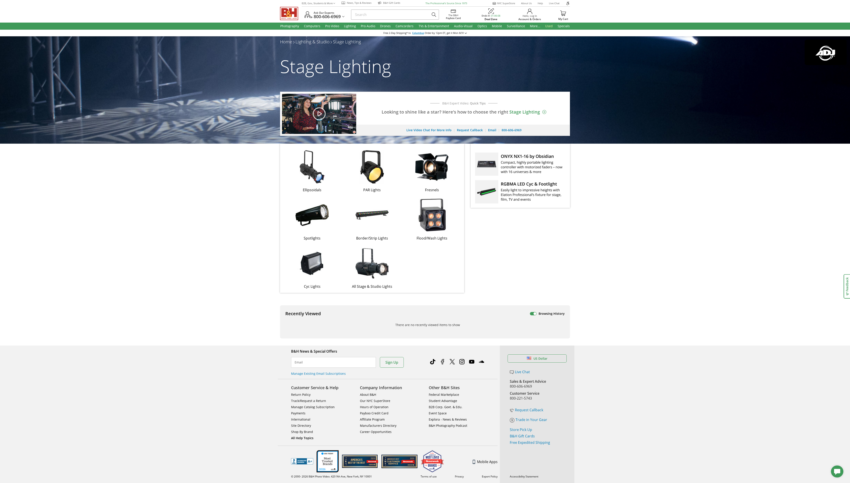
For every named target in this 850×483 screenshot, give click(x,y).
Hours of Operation (374, 407)
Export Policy (490, 476)
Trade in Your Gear (531, 419)
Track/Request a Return (308, 401)
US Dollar (540, 358)
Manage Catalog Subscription (313, 407)
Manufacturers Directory (378, 425)
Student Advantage (443, 401)
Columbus (418, 33)
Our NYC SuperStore (375, 401)
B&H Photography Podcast (448, 425)
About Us (526, 3)
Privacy (459, 476)
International (300, 419)
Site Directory (301, 425)
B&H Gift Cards (522, 436)
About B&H (368, 394)
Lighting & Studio (313, 42)
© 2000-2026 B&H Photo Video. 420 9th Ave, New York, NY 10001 (331, 476)
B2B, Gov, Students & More (317, 3)
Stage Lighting (347, 42)
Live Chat (554, 3)
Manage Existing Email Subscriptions (318, 373)
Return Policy (301, 394)
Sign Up (391, 362)
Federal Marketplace (444, 394)
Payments (298, 413)
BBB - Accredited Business (302, 461)
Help (540, 3)
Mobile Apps (487, 461)
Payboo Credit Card (374, 413)
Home (286, 42)
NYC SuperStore (506, 3)
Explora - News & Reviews (448, 419)
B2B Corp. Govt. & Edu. (445, 407)
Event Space (438, 413)
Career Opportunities (376, 432)
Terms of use (429, 476)
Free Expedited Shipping (530, 442)
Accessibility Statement (524, 476)
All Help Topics (302, 438)
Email (299, 362)
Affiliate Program (372, 419)
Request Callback (529, 410)
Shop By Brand (302, 432)
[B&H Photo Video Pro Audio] (291, 13)
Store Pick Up (521, 429)
